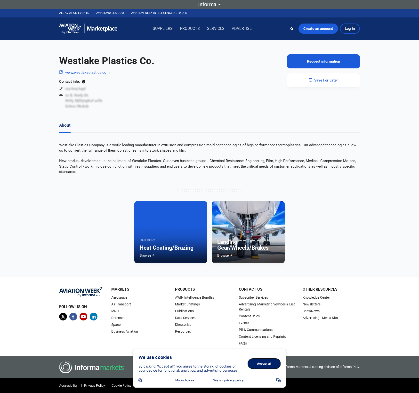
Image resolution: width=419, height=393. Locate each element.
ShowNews (311, 311)
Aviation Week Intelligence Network (159, 13)
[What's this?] (83, 81)
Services (216, 28)
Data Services (185, 318)
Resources (183, 331)
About (65, 125)
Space (116, 325)
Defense (117, 318)
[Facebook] (73, 316)
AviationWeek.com (110, 13)
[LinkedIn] (93, 316)
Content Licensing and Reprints (262, 336)
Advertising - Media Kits (320, 318)
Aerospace (119, 297)
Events (244, 323)
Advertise (242, 28)
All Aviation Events (74, 13)
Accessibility (68, 385)
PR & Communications (256, 330)
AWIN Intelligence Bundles (194, 297)
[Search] (292, 28)
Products (190, 28)
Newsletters (312, 304)
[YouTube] (83, 316)
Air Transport (121, 304)
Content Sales (249, 316)
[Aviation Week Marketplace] (88, 29)
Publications (184, 311)
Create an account (318, 28)
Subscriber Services (253, 297)
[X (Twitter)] (63, 316)
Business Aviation (124, 331)
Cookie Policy (121, 385)
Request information (323, 61)
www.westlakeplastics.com (87, 72)
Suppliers (163, 28)
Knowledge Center (316, 297)
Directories (183, 325)
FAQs (243, 343)
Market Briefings (187, 304)
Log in (350, 28)
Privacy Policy (94, 385)
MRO (115, 311)
